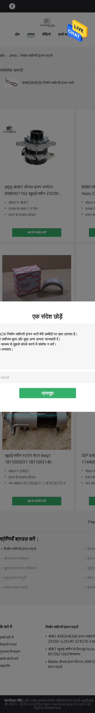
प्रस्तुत (47, 392)
